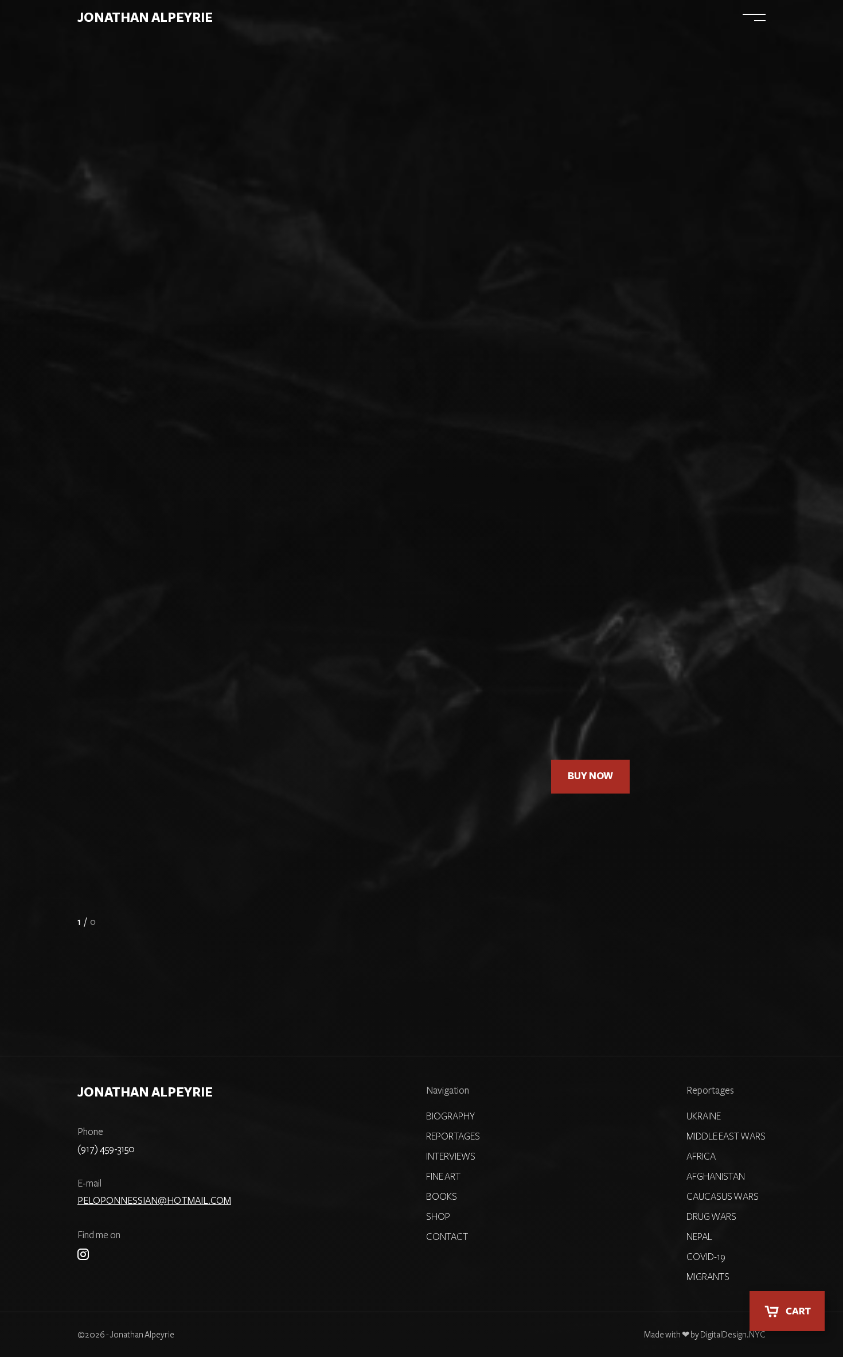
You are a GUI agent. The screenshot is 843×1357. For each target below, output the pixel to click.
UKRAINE (703, 1116)
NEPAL (699, 1237)
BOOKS (638, 18)
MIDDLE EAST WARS (726, 1136)
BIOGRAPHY (359, 18)
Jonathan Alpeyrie (145, 18)
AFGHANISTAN (715, 1177)
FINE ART (505, 18)
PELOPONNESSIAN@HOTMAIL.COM (154, 1201)
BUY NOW (590, 776)
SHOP (687, 18)
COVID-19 (705, 1257)
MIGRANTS (707, 1277)
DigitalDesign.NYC (733, 1334)
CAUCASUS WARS (722, 1197)
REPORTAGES (435, 18)
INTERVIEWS (573, 18)
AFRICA (701, 1156)
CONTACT (447, 1237)
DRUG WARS (711, 1217)
